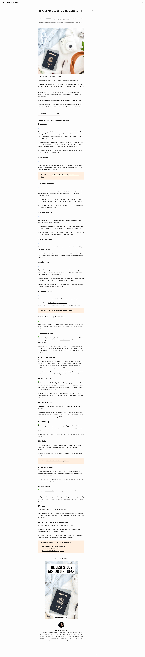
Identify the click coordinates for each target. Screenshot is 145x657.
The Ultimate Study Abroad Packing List (53, 546)
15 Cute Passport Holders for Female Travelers (59, 310)
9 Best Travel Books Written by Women (57, 461)
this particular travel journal (55, 253)
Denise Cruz (48, 18)
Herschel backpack (48, 167)
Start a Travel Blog (128, 2)
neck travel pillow (49, 491)
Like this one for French (44, 387)
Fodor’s (76, 278)
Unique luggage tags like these (46, 406)
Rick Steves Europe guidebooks (52, 274)
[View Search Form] (142, 2)
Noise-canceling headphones (46, 324)
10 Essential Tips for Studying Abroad (53, 551)
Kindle (66, 453)
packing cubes (68, 471)
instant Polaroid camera (46, 191)
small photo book (65, 340)
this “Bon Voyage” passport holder (57, 303)
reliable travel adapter (54, 222)
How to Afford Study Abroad (50, 548)
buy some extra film (53, 205)
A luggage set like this (44, 142)
